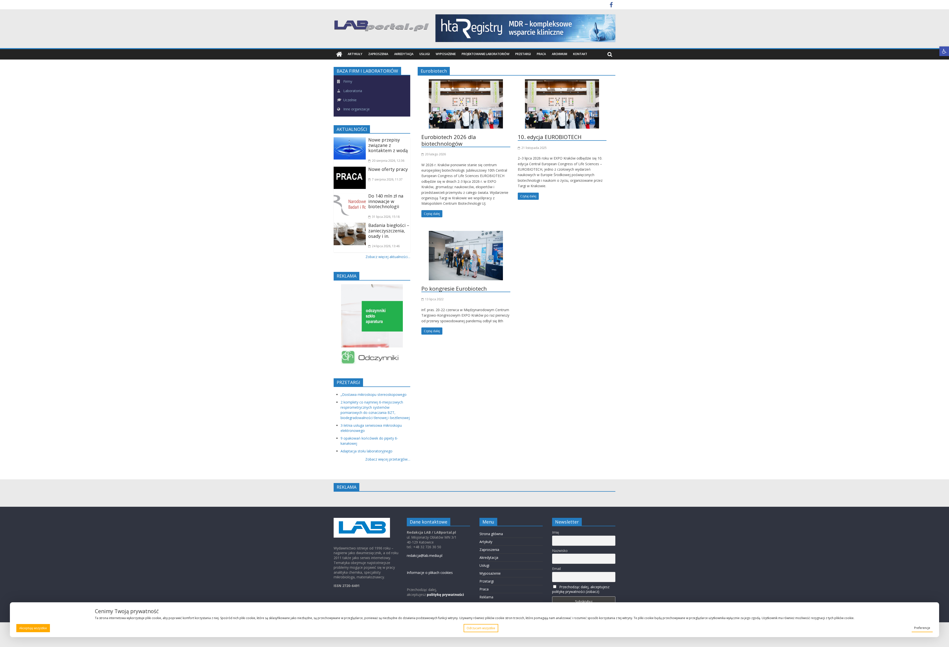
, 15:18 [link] (386, 217)
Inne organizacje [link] (356, 109)
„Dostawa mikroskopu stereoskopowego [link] (374, 394)
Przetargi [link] (523, 54)
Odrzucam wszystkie (481, 628)
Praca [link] (541, 54)
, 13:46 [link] (386, 246)
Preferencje (922, 628)
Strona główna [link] (491, 533)
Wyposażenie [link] (446, 54)
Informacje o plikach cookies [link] (430, 572)
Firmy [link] (347, 81)
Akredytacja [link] (403, 54)
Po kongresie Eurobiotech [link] (454, 288)
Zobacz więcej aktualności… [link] (388, 256)
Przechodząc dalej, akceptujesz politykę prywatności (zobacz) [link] (580, 589)
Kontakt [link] (580, 54)
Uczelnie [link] (349, 100)
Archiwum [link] (559, 54)
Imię (555, 532)
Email (556, 568)
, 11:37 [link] (387, 179)
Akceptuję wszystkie (33, 628)
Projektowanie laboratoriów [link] (485, 54)
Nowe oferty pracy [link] (388, 169)
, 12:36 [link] (388, 161)
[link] (944, 51)
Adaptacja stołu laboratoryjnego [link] (366, 451)
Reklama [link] (486, 597)
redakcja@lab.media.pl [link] (424, 555)
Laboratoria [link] (352, 90)
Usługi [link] (424, 54)
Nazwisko (560, 550)
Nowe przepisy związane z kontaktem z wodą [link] (388, 145)
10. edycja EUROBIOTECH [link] (550, 137)
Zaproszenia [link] (378, 54)
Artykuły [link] (355, 54)
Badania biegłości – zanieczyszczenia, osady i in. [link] (388, 230)
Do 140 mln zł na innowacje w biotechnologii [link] (385, 201)
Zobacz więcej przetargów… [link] (387, 459)
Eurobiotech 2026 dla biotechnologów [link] (448, 140)
